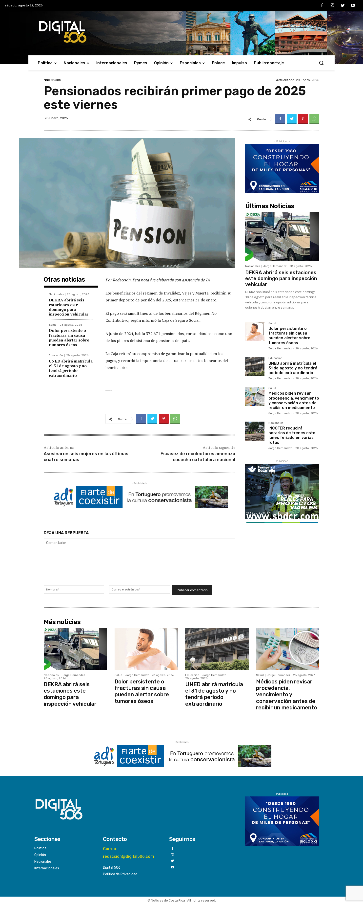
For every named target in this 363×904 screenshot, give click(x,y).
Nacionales (52, 79)
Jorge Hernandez (275, 266)
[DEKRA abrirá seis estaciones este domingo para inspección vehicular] (282, 236)
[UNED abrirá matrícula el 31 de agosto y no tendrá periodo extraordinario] (254, 366)
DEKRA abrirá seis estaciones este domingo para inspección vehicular (68, 307)
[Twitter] (343, 5)
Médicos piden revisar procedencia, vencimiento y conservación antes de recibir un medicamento (293, 400)
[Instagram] (332, 5)
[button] (321, 62)
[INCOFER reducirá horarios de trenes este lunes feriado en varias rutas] (254, 431)
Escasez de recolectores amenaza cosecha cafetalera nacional (198, 456)
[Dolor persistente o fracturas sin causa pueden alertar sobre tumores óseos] (254, 331)
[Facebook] (322, 5)
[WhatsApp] (314, 119)
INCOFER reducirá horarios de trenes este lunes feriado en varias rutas (291, 435)
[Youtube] (353, 5)
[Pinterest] (303, 119)
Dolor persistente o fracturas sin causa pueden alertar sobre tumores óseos (69, 337)
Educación (56, 355)
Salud (53, 324)
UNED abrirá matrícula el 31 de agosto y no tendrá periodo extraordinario (71, 368)
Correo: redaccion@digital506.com (128, 852)
